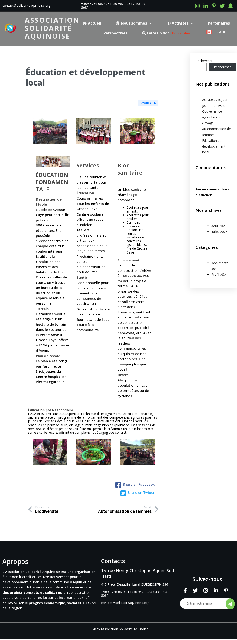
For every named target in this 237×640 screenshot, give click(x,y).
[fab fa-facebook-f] (185, 590)
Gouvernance (212, 111)
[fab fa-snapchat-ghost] (230, 6)
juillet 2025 (219, 231)
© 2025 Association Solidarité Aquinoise (118, 629)
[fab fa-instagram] (197, 6)
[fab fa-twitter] (222, 6)
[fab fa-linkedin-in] (205, 6)
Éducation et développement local (213, 146)
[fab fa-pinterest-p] (214, 6)
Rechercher (204, 61)
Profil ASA (148, 103)
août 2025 (219, 226)
